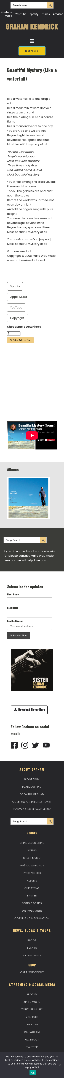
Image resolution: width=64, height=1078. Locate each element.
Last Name (12, 608)
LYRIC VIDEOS (32, 873)
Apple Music (18, 297)
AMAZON (32, 1024)
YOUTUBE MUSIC (32, 1009)
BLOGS (32, 940)
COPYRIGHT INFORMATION (32, 918)
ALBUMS (32, 880)
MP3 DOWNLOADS (32, 865)
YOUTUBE (32, 1017)
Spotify (34, 14)
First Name (13, 594)
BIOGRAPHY (32, 779)
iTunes (46, 14)
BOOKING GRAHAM (32, 794)
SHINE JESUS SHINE (32, 843)
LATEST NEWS (32, 955)
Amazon (58, 14)
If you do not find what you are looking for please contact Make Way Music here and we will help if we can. (30, 555)
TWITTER (32, 1047)
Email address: (15, 621)
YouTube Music (6, 14)
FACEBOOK (32, 1039)
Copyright (17, 318)
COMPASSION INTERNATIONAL (32, 802)
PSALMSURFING (32, 787)
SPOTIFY (32, 994)
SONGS (32, 51)
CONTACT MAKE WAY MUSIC (32, 809)
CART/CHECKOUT (32, 972)
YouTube (20, 14)
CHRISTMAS (32, 888)
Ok (32, 1072)
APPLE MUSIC (32, 1002)
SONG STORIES (32, 903)
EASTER (32, 895)
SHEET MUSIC (32, 858)
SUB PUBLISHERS (32, 910)
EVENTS (32, 948)
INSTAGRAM (32, 1032)
